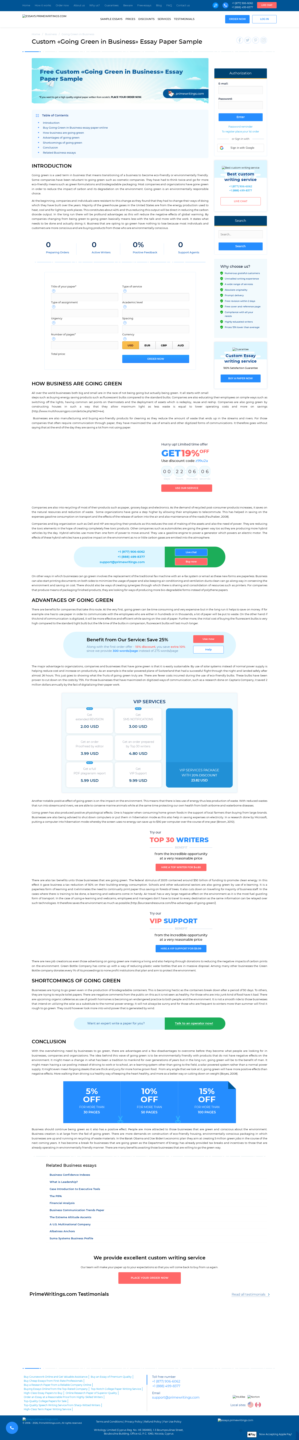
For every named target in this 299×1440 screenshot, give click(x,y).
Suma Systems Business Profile (71, 1238)
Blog (159, 5)
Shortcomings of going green (62, 143)
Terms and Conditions (109, 1421)
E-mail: (223, 83)
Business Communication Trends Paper (77, 1210)
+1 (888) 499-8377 (242, 7)
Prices (130, 19)
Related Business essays (59, 153)
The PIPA (56, 1196)
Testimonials (184, 19)
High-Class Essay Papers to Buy (43, 1393)
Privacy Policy (133, 1421)
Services (164, 19)
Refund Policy (152, 1421)
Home (26, 5)
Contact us (183, 5)
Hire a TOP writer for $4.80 (181, 867)
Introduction (51, 123)
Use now (208, 639)
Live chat (266, 5)
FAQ (169, 5)
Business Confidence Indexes (70, 1175)
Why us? (94, 5)
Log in (264, 19)
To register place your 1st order (240, 131)
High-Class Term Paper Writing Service (47, 1409)
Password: (225, 99)
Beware (128, 5)
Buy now (191, 561)
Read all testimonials (248, 1294)
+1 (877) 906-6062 (242, 3)
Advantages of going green (61, 138)
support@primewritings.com (122, 562)
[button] (240, 148)
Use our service (186, 488)
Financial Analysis (62, 1203)
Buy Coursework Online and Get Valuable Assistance (55, 1377)
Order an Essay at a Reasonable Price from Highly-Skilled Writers (63, 1397)
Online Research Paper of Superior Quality (91, 1393)
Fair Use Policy (172, 1421)
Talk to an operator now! (194, 1023)
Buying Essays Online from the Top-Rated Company (56, 1389)
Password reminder (240, 127)
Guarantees (112, 5)
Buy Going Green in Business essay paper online (75, 128)
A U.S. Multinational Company (70, 1224)
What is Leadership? (64, 1182)
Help (208, 649)
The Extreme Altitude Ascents (70, 1217)
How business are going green (63, 133)
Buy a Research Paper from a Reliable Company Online (57, 1385)
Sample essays (111, 19)
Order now (62, 5)
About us (79, 5)
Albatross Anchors (62, 1231)
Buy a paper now (240, 378)
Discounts (146, 19)
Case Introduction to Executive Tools (75, 1189)
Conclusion (50, 147)
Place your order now (149, 1278)
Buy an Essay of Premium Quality (111, 1377)
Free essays (144, 5)
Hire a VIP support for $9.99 (181, 948)
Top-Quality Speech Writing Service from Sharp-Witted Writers (62, 1405)
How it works (43, 5)
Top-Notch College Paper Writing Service (116, 1389)
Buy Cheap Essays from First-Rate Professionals (53, 1381)
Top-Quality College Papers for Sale (45, 1401)
